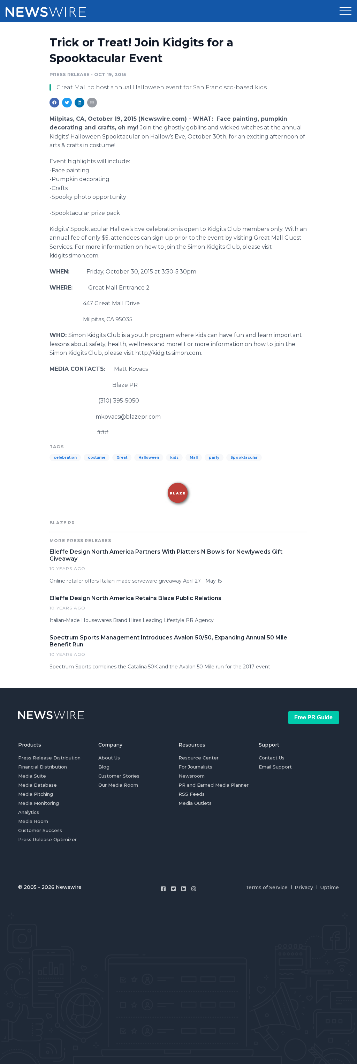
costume (96, 457)
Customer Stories (118, 776)
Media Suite (32, 776)
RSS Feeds (191, 794)
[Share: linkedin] (80, 102)
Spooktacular (244, 457)
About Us (109, 757)
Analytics (28, 812)
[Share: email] (92, 102)
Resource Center (198, 757)
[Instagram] (193, 888)
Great (121, 457)
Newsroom (191, 776)
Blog (103, 767)
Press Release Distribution (49, 757)
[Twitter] (173, 888)
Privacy (304, 887)
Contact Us (271, 757)
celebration (65, 457)
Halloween (148, 457)
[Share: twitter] (67, 102)
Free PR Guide (313, 717)
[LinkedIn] (183, 888)
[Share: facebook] (54, 102)
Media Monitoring (38, 803)
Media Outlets (195, 803)
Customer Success (40, 830)
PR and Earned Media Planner (213, 785)
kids (174, 457)
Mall (194, 457)
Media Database (37, 785)
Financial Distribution (42, 767)
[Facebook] (163, 888)
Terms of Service (266, 887)
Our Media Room (118, 785)
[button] (345, 11)
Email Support (275, 767)
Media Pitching (35, 794)
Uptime (329, 887)
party (214, 457)
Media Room (33, 821)
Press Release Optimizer (47, 839)
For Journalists (195, 767)
